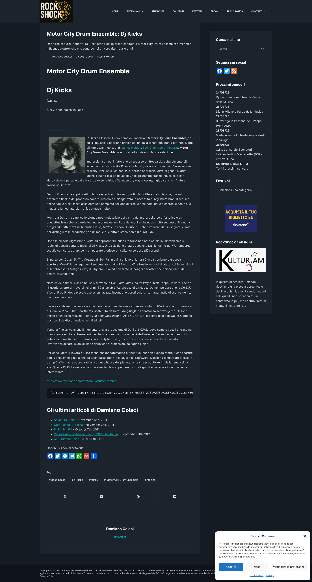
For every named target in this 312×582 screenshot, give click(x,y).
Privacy (270, 575)
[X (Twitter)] (101, 496)
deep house (57, 479)
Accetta (231, 566)
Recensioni (133, 11)
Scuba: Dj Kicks (64, 420)
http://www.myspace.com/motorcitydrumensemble (81, 381)
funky (93, 479)
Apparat (172, 147)
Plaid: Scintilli (63, 429)
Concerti (178, 11)
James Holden (131, 147)
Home (115, 11)
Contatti (256, 11)
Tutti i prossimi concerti (232, 168)
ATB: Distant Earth (66, 439)
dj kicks (77, 479)
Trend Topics (235, 11)
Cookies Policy (47, 576)
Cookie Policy (257, 575)
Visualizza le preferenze (289, 566)
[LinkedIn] (175, 496)
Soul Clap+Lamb (154, 147)
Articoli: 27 (120, 537)
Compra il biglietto (232, 164)
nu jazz (149, 479)
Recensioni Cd (105, 56)
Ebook (214, 11)
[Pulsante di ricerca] (262, 48)
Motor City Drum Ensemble (121, 479)
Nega (257, 566)
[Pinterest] (138, 496)
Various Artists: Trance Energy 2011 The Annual (86, 434)
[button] (305, 536)
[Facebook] (65, 496)
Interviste (158, 11)
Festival (197, 11)
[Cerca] (271, 11)
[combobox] (237, 48)
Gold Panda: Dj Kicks (68, 424)
